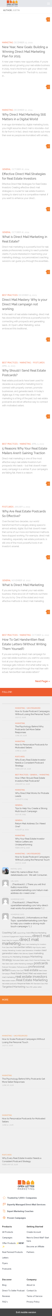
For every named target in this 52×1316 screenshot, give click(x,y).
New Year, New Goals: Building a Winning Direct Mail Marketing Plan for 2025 (25, 51)
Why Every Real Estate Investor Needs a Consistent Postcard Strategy (30, 763)
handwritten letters (22, 947)
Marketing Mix (7, 957)
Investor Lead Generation (25, 950)
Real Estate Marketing (32, 980)
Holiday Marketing (8, 950)
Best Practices (10, 295)
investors (37, 950)
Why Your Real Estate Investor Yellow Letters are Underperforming (30, 842)
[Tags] (44, 702)
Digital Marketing (25, 936)
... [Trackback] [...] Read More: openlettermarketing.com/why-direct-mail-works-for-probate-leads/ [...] (29, 905)
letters (16, 953)
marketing (39, 953)
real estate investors (31, 977)
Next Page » (42, 681)
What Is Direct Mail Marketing (23, 585)
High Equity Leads (39, 947)
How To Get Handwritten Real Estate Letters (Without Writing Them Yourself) (24, 644)
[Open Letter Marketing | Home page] (16, 3)
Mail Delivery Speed (26, 953)
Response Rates (23, 984)
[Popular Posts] (20, 702)
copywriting (21, 933)
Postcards (39, 363)
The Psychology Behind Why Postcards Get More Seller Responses (29, 729)
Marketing (7, 42)
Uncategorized (33, 708)
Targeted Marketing (13, 986)
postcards (41, 963)
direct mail (41, 936)
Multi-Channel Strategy (37, 960)
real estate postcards (9, 983)
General (6, 169)
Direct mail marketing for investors (33, 944)
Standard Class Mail (41, 983)
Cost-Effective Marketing (36, 933)
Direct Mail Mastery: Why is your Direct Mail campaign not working (24, 304)
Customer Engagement (10, 936)
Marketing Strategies (21, 957)
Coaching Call (9, 932)
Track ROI (29, 987)
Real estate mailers (9, 980)
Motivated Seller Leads (21, 960)
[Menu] (48, 3)
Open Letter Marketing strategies (21, 964)
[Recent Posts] (8, 702)
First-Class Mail (7, 947)
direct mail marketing (20, 941)
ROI (32, 983)
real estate (31, 970)
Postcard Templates (9, 967)
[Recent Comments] (32, 702)
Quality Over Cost (17, 970)
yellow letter (37, 987)
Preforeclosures (22, 967)
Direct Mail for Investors (10, 940)
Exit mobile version (26, 1312)
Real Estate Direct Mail (22, 973)
